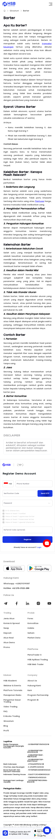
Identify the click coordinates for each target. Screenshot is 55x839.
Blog (5, 726)
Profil (6, 731)
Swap (6, 628)
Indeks (31, 628)
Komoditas (33, 623)
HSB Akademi (10, 681)
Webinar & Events (12, 685)
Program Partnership (38, 695)
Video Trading (10, 707)
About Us (32, 681)
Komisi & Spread (11, 623)
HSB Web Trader (36, 664)
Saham (31, 633)
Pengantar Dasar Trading (12, 701)
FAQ (5, 711)
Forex (30, 618)
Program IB (33, 700)
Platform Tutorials (12, 690)
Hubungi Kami (34, 685)
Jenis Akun (8, 618)
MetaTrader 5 (34, 655)
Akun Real (8, 638)
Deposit (7, 633)
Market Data (34, 638)
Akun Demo (9, 642)
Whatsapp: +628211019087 (16, 583)
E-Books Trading (11, 716)
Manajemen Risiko (12, 695)
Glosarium (14, 11)
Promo (6, 647)
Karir (30, 690)
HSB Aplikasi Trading (38, 660)
